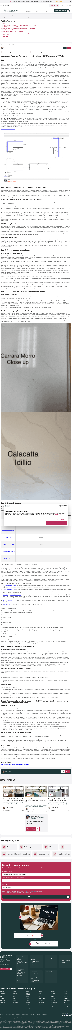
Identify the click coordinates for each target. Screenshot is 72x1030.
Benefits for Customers (37, 973)
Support (38, 1014)
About (63, 5)
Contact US (44, 1014)
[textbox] (36, 874)
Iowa (39, 996)
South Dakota (67, 1004)
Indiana (27, 996)
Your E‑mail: (5, 884)
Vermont (40, 1006)
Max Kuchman (7, 47)
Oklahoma (2, 1004)
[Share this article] (63, 771)
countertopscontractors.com (62, 1021)
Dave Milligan (31, 809)
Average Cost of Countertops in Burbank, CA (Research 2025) (58, 799)
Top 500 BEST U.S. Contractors (21, 959)
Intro (3, 23)
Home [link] (2, 15)
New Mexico (15, 1002)
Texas (14, 1006)
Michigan (53, 998)
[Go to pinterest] (8, 5)
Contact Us (69, 5)
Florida (40, 993)
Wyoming (28, 1007)
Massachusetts (42, 998)
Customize (35, 523)
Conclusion (6, 34)
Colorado (66, 991)
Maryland (28, 998)
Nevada (53, 1000)
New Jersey (2, 1002)
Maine (14, 998)
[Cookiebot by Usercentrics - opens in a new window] (60, 506)
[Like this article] (69, 48)
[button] (36, 897)
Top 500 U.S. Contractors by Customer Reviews (22, 962)
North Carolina (41, 1002)
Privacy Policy (33, 891)
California (53, 991)
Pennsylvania (28, 1004)
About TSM (46, 11)
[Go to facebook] (1, 5)
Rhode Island (41, 1004)
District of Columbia (28, 994)
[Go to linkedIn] (6, 5)
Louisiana (2, 998)
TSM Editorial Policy (38, 11)
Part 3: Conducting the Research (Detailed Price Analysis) (18, 28)
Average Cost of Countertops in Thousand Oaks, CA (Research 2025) (35, 800)
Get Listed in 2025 (4, 968)
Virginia (52, 1006)
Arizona (27, 991)
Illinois (14, 996)
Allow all (56, 523)
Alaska (14, 991)
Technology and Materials (45, 787)
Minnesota (66, 998)
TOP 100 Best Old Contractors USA (21, 973)
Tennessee (2, 1006)
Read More (58, 1)
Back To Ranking (54, 5)
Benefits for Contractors (34, 959)
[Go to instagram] (3, 5)
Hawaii (65, 993)
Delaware (15, 993)
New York (28, 1002)
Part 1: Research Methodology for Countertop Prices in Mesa (19, 25)
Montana (27, 1000)
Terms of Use (26, 891)
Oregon (14, 1004)
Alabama (2, 991)
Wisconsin (15, 1007)
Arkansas (40, 991)
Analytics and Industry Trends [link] (38, 52)
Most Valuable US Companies (21, 970)
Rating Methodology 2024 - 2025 (50, 975)
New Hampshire (67, 1000)
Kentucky (66, 996)
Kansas (52, 996)
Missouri (14, 1000)
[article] (13, 799)
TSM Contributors (28, 11)
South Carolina (54, 1004)
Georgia (53, 993)
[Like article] (67, 771)
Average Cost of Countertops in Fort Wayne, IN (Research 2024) (13, 799)
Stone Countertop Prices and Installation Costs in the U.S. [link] (30, 15)
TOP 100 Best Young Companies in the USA (21, 976)
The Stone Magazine (9, 787)
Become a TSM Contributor (60, 10)
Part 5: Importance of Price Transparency (14, 31)
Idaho (1, 996)
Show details (60, 519)
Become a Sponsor (50, 958)
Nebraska (41, 1000)
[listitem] (9, 847)
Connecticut (2, 993)
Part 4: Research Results (9, 30)
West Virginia (2, 1007)
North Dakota (54, 1002)
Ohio (65, 1002)
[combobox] (36, 874)
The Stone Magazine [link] (10, 15)
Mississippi (2, 1000)
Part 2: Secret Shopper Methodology (12, 27)
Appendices (6, 36)
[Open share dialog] (65, 48)
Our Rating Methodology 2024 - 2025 (35, 966)
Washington (66, 1006)
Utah (27, 1006)
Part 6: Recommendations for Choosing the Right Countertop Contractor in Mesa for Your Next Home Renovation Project (36, 33)
